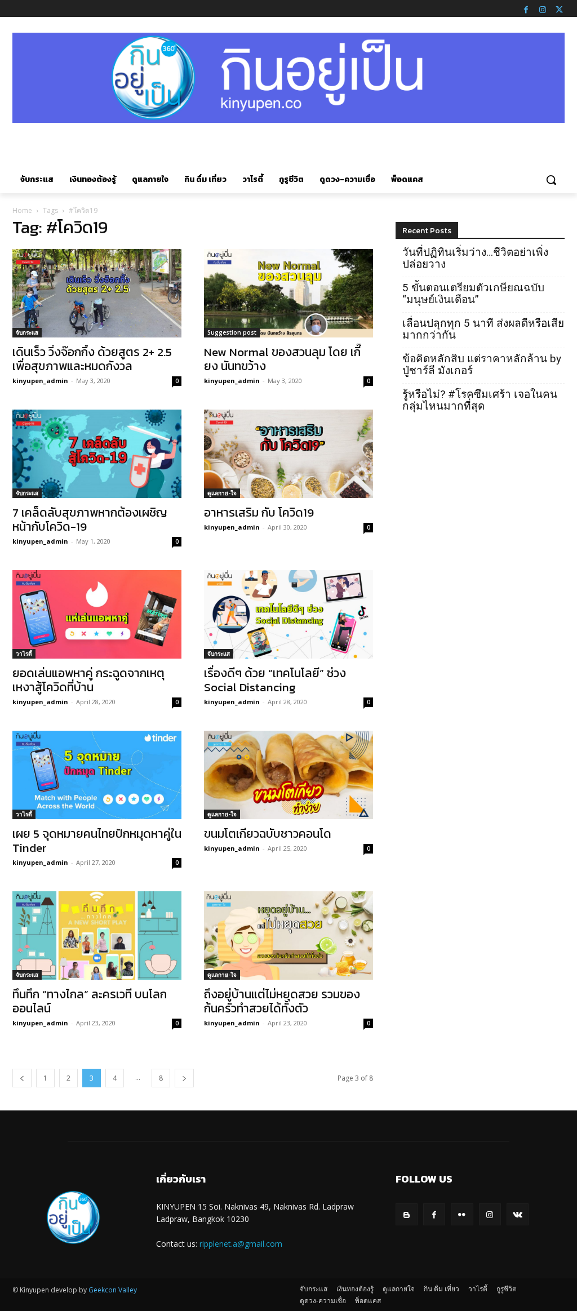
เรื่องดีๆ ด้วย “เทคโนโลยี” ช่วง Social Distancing (275, 680)
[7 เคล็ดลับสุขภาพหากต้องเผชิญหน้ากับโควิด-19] (96, 454)
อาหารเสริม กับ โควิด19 (259, 512)
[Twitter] (559, 8)
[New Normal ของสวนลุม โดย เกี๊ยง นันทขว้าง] (288, 293)
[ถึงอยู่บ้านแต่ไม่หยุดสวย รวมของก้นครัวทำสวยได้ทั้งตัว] (288, 935)
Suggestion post (231, 332)
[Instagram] (542, 8)
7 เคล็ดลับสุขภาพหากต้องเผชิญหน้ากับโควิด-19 (89, 519)
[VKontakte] (518, 1214)
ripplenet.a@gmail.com (240, 1243)
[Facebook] (525, 8)
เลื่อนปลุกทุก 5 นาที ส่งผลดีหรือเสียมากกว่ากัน (483, 329)
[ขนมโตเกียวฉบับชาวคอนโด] (288, 775)
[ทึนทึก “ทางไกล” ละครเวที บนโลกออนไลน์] (96, 935)
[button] (551, 179)
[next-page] (184, 1078)
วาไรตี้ (24, 653)
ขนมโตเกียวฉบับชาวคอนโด (267, 833)
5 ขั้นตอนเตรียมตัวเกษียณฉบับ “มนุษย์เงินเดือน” (473, 293)
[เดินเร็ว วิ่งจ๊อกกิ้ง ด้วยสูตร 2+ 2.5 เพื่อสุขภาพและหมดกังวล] (96, 293)
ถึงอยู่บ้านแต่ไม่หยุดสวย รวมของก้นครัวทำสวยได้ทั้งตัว (282, 1001)
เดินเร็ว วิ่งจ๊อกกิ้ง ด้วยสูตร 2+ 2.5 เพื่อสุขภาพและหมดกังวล (92, 359)
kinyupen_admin (40, 380)
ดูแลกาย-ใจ (222, 493)
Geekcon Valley (112, 1290)
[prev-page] (22, 1078)
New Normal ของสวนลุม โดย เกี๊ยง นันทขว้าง (282, 359)
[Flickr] (462, 1214)
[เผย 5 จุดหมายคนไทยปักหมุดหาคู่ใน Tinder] (96, 775)
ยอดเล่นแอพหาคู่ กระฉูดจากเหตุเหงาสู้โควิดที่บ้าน (88, 680)
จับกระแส (27, 332)
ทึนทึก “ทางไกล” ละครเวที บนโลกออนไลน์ (89, 1001)
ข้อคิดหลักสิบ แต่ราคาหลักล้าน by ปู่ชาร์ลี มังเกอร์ (481, 364)
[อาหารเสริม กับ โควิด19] (288, 454)
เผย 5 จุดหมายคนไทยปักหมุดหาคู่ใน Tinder (96, 840)
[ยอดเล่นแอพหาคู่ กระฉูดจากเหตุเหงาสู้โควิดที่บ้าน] (96, 614)
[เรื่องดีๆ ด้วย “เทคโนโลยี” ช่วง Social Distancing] (288, 614)
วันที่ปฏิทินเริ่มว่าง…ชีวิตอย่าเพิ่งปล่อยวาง (475, 258)
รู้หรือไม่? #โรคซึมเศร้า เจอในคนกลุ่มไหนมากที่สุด (479, 400)
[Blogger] (407, 1214)
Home (22, 210)
